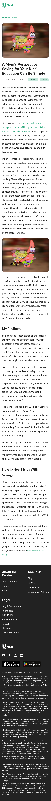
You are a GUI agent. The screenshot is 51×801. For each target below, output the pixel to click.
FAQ (4, 590)
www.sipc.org (40, 698)
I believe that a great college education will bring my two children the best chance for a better (24, 127)
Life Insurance (9, 581)
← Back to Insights (10, 17)
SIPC (7, 687)
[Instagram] (15, 655)
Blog (30, 578)
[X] (9, 655)
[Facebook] (3, 655)
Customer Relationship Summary (14, 736)
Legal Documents (11, 606)
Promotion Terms (11, 632)
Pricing (5, 586)
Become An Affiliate (38, 592)
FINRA (45, 685)
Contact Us (33, 587)
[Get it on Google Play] (32, 664)
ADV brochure (39, 734)
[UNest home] (7, 5)
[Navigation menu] (47, 5)
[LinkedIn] (21, 655)
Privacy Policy (9, 619)
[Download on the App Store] (11, 664)
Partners (32, 583)
